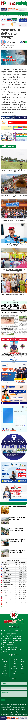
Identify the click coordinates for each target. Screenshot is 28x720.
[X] (24, 42)
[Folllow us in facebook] (10, 627)
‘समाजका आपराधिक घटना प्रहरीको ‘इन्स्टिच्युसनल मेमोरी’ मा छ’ (14, 245)
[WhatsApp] (26, 42)
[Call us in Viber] (18, 627)
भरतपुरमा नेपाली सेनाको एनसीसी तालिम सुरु (14, 221)
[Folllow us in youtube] (13, 627)
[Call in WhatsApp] (15, 627)
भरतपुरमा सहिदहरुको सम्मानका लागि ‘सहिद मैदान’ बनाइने (14, 171)
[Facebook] (21, 42)
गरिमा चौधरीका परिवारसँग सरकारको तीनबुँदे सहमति (14, 295)
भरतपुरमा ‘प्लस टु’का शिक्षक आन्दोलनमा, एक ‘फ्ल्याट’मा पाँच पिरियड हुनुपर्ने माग (14, 270)
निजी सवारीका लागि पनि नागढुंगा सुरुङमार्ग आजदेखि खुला (14, 196)
